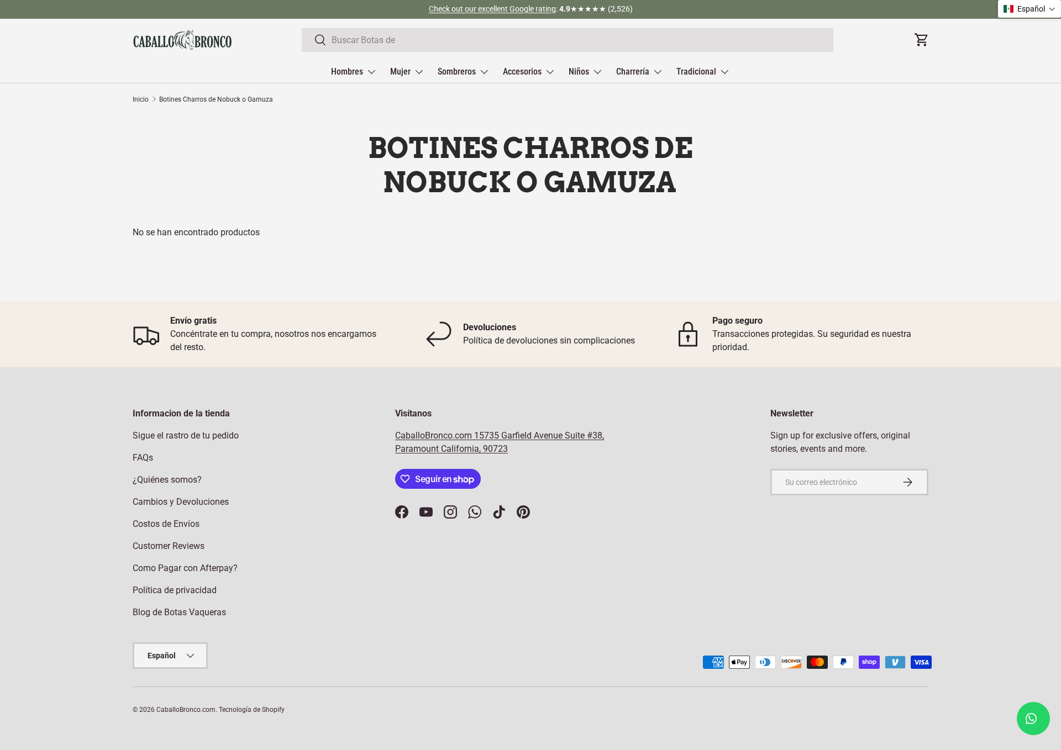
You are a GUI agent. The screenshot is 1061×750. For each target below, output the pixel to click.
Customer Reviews (168, 546)
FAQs (143, 457)
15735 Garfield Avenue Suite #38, (539, 435)
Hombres (347, 71)
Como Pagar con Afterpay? (185, 568)
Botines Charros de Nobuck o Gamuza (216, 99)
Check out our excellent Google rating (492, 9)
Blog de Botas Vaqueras (179, 612)
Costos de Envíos (166, 524)
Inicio (141, 99)
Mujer (400, 71)
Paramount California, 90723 (451, 448)
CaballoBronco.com (434, 435)
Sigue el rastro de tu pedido (186, 435)
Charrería (632, 71)
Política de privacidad (175, 590)
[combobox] (567, 40)
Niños (579, 71)
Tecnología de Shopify (252, 710)
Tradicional (696, 71)
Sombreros (457, 71)
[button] (1029, 9)
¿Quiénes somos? (167, 479)
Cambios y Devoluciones (181, 502)
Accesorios (522, 71)
